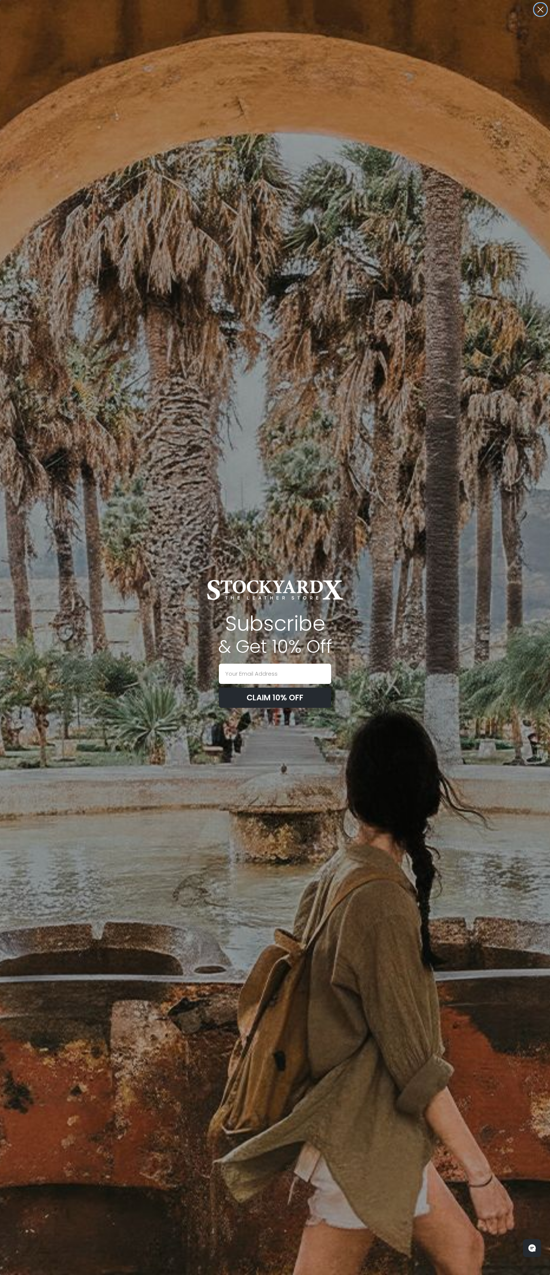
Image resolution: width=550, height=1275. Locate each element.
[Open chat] (532, 1248)
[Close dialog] (540, 9)
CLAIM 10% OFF (275, 697)
